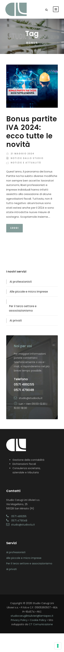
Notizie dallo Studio (27, 158)
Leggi (14, 227)
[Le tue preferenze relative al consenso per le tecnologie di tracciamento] (57, 645)
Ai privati (16, 320)
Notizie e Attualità (26, 162)
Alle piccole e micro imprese (29, 291)
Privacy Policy (19, 620)
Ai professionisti (21, 282)
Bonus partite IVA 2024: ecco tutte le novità (31, 131)
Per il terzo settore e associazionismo (22, 308)
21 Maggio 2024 (22, 153)
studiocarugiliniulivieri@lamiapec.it (32, 616)
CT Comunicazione (41, 624)
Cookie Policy (38, 620)
